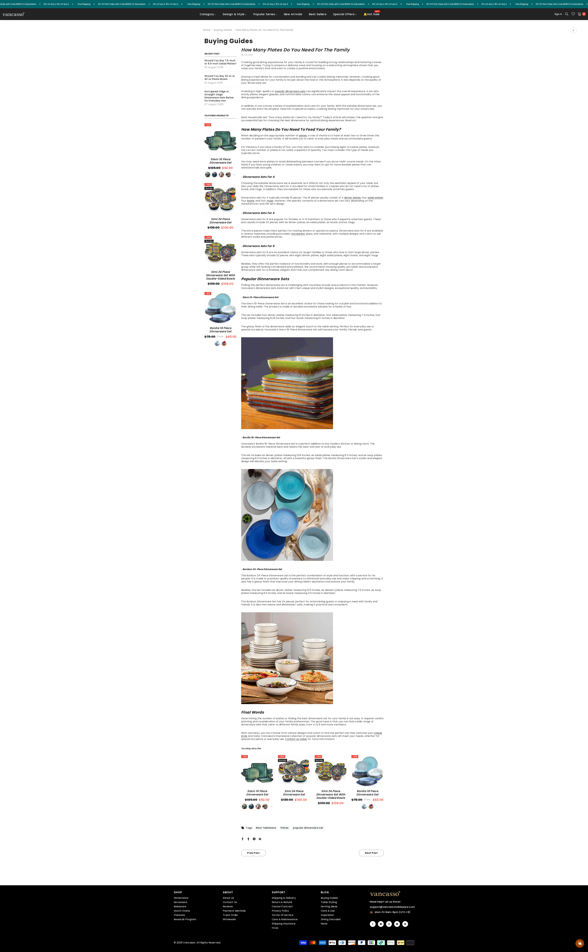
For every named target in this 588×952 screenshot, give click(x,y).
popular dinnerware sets (290, 91)
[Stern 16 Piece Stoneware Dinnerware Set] (312, 383)
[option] (257, 782)
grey (228, 175)
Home (206, 30)
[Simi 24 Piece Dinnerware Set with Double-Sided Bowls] (220, 252)
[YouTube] (405, 924)
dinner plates (352, 197)
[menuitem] (207, 16)
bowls (250, 200)
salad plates (375, 197)
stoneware (298, 234)
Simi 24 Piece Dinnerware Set (220, 220)
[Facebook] (242, 839)
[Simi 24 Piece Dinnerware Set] (220, 199)
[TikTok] (397, 924)
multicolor (224, 343)
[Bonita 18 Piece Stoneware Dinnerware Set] (312, 515)
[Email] (260, 839)
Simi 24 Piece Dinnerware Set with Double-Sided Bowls (220, 275)
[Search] (567, 14)
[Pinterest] (389, 924)
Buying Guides (223, 30)
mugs (270, 200)
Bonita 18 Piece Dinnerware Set (220, 329)
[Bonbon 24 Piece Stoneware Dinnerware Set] (312, 658)
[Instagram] (381, 924)
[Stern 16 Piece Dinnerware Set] (220, 139)
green (208, 175)
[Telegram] (254, 839)
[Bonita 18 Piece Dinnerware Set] (220, 308)
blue (214, 175)
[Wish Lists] (573, 14)
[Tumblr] (248, 839)
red (221, 175)
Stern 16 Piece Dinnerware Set (220, 161)
